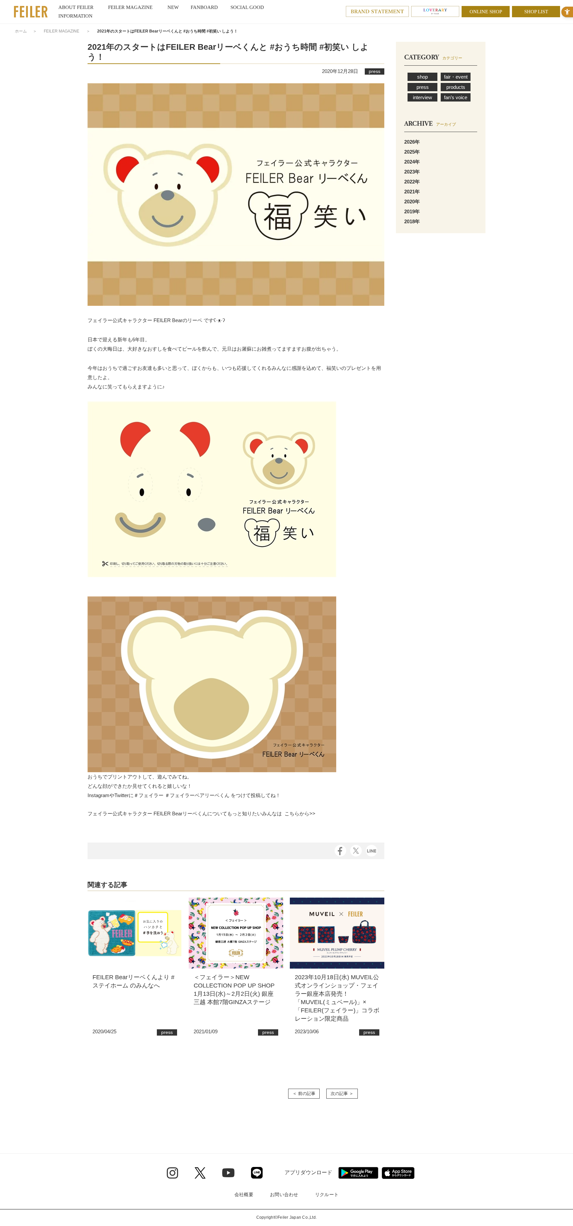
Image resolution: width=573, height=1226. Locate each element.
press (422, 87)
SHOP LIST (536, 11)
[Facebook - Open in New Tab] (340, 850)
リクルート (327, 1194)
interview (422, 97)
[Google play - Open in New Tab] (358, 1173)
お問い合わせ (284, 1194)
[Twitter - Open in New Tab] (200, 1173)
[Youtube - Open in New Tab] (228, 1172)
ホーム (21, 31)
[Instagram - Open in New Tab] (172, 1173)
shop (422, 77)
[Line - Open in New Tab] (257, 1173)
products (455, 87)
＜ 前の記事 (303, 1093)
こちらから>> (300, 813)
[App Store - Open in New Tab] (398, 1173)
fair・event (456, 77)
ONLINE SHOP (486, 11)
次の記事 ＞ (342, 1093)
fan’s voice (455, 97)
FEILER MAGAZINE (61, 31)
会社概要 (243, 1194)
